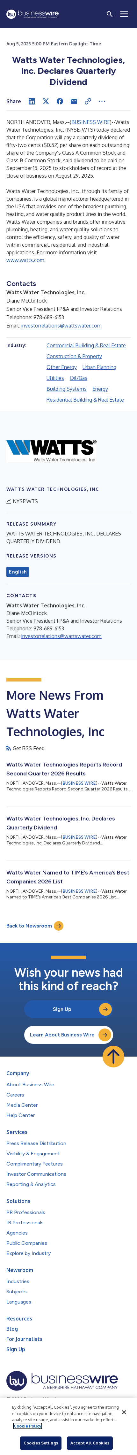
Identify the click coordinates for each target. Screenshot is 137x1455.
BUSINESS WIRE (90, 122)
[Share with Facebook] (60, 101)
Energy (100, 389)
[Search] (109, 14)
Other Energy (62, 367)
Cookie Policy (27, 1425)
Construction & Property (74, 356)
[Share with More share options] (102, 101)
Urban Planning (99, 367)
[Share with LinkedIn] (32, 101)
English (17, 572)
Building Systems (67, 389)
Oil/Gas (78, 378)
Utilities (55, 378)
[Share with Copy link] (88, 101)
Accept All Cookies (89, 1442)
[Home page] (32, 14)
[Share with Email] (74, 101)
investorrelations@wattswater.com (61, 325)
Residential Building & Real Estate (85, 399)
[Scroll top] (113, 1056)
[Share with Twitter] (46, 101)
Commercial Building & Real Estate (86, 345)
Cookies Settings (41, 1442)
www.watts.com (25, 260)
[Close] (124, 1412)
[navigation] (124, 14)
